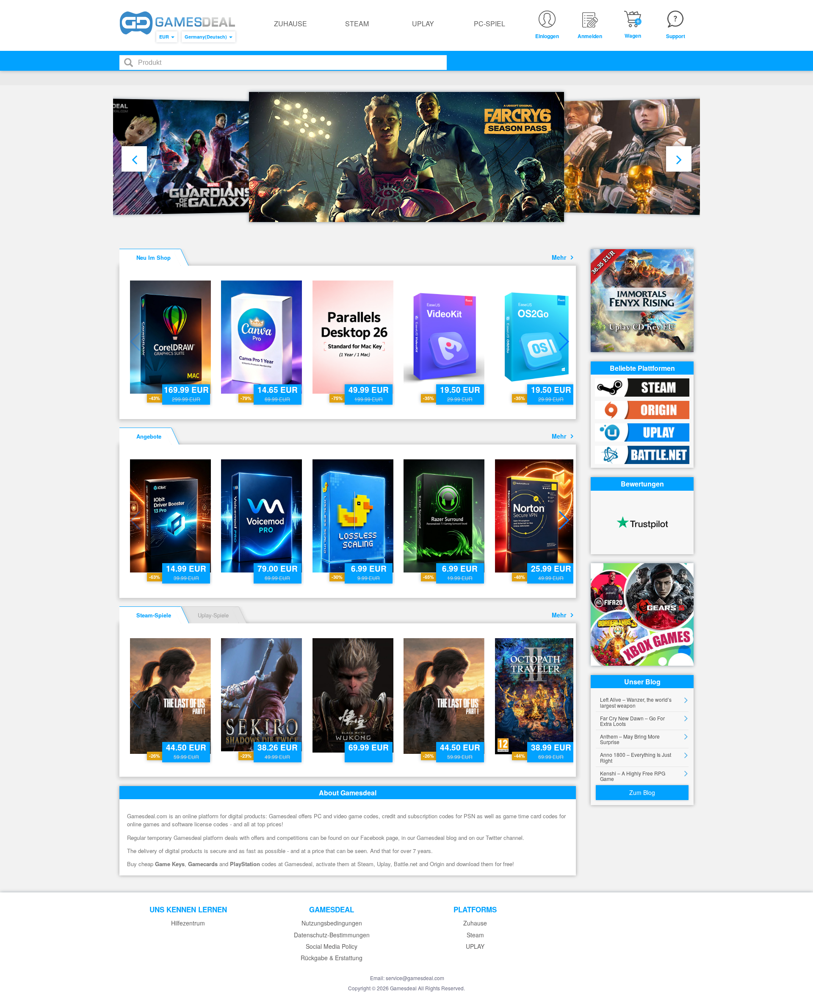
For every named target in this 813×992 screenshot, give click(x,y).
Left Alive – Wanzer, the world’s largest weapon (636, 702)
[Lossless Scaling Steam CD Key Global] (353, 515)
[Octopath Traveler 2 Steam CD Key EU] (536, 696)
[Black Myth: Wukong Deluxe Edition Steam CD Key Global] (353, 695)
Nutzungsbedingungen (331, 923)
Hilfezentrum (188, 923)
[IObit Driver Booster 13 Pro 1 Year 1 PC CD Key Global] (171, 515)
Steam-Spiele (153, 615)
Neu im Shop (153, 257)
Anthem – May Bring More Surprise (630, 739)
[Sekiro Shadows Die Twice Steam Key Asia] (262, 694)
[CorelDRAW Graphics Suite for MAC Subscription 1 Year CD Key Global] (171, 337)
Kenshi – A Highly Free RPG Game (632, 776)
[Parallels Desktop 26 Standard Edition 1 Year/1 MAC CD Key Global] (353, 337)
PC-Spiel (489, 23)
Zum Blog (642, 792)
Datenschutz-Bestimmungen (332, 935)
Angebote (148, 436)
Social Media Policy (331, 946)
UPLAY (423, 23)
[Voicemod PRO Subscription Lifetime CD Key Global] (262, 515)
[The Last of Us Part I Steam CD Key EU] (171, 696)
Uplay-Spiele (213, 615)
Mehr (560, 257)
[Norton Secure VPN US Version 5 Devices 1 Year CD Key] (536, 515)
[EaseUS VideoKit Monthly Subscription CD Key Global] (445, 337)
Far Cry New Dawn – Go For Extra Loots (632, 720)
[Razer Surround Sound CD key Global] (445, 515)
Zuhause (290, 23)
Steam (357, 23)
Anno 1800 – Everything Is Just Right (635, 757)
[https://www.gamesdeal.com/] (177, 23)
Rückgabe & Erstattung (331, 958)
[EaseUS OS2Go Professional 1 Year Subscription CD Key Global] (536, 337)
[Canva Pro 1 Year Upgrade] (262, 337)
